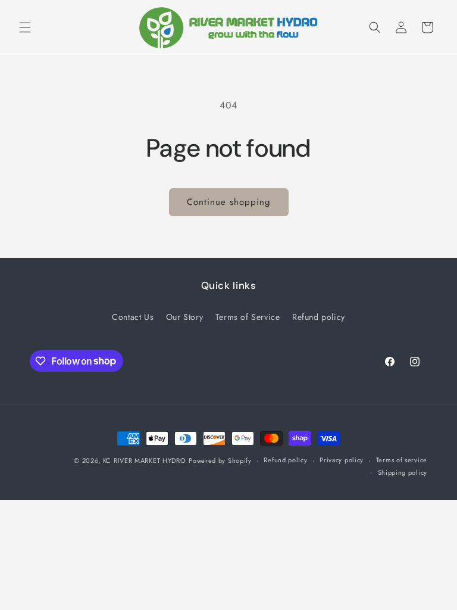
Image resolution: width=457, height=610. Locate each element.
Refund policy (318, 317)
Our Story (184, 317)
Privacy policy (342, 460)
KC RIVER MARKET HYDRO (144, 460)
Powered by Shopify (220, 460)
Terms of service (401, 460)
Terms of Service (247, 317)
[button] (25, 27)
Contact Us (133, 317)
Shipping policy (403, 472)
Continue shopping (229, 201)
